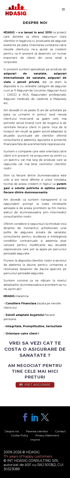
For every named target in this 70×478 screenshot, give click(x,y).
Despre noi (12, 431)
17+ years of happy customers (28, 456)
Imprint (35, 440)
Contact (60, 431)
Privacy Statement (47, 435)
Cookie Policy (19, 435)
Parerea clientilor (37, 431)
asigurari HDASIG (42, 14)
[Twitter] (45, 417)
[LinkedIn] (35, 417)
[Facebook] (25, 417)
